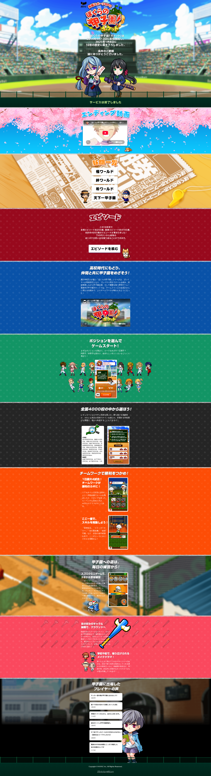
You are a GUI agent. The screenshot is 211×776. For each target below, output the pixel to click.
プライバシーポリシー (105, 771)
